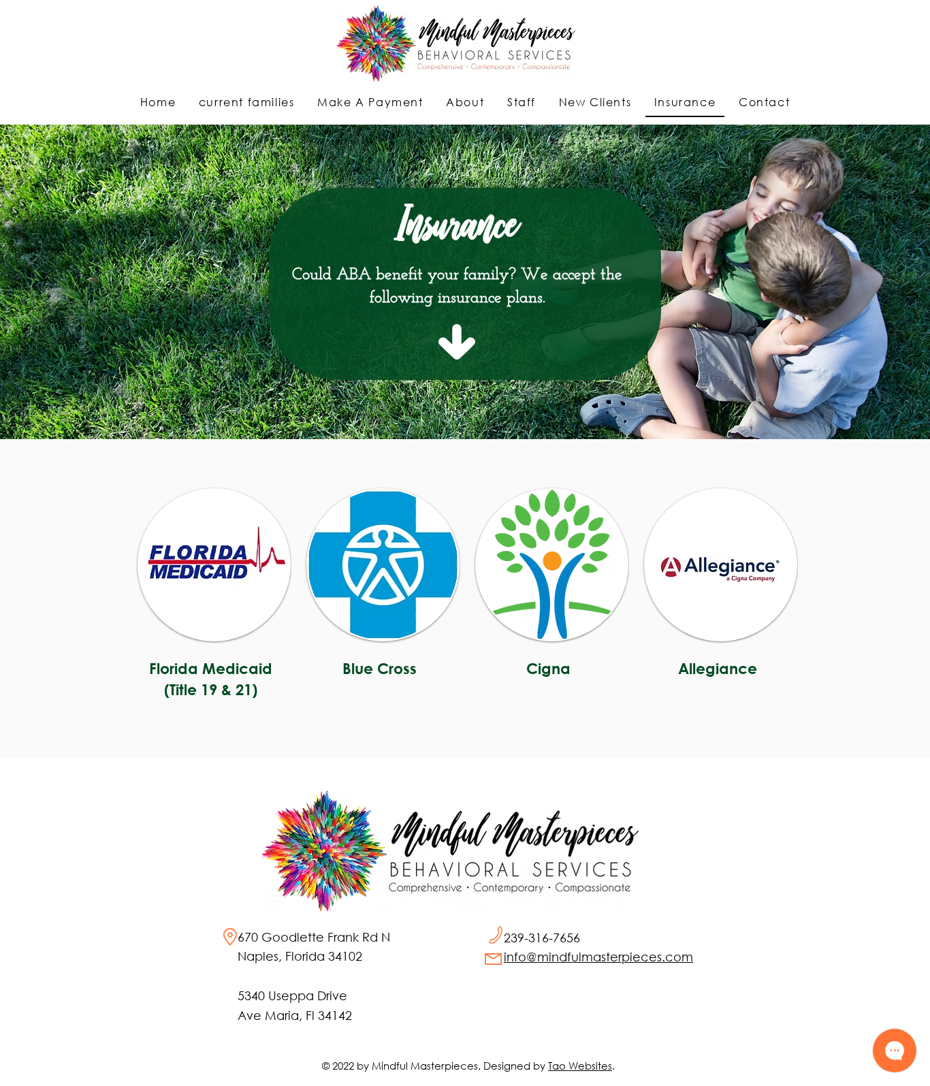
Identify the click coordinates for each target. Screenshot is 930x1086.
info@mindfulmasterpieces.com (598, 956)
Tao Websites (580, 1065)
